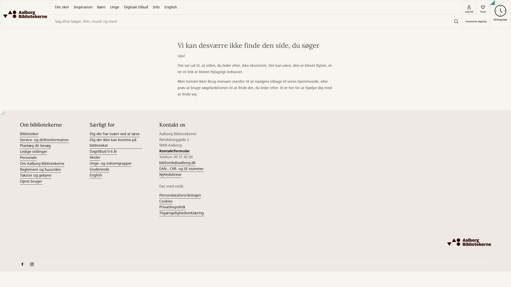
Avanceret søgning (476, 21)
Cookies (166, 201)
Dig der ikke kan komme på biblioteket (113, 142)
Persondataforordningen (180, 195)
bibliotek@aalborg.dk (177, 162)
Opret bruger (31, 181)
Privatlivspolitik (172, 207)
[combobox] (256, 21)
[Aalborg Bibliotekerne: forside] (25, 14)
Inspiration (83, 7)
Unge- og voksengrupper (111, 163)
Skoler (95, 157)
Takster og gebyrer (36, 175)
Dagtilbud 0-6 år (103, 151)
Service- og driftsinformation (44, 140)
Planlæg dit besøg (35, 145)
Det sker (62, 7)
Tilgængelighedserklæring (181, 213)
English (170, 7)
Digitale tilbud (136, 7)
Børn (101, 7)
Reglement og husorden (40, 169)
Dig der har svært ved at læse (115, 134)
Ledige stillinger (33, 151)
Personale (28, 157)
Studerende (99, 169)
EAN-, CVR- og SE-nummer (181, 168)
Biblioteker (29, 134)
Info (156, 7)
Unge (114, 7)
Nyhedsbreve (170, 174)
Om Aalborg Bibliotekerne (42, 163)
